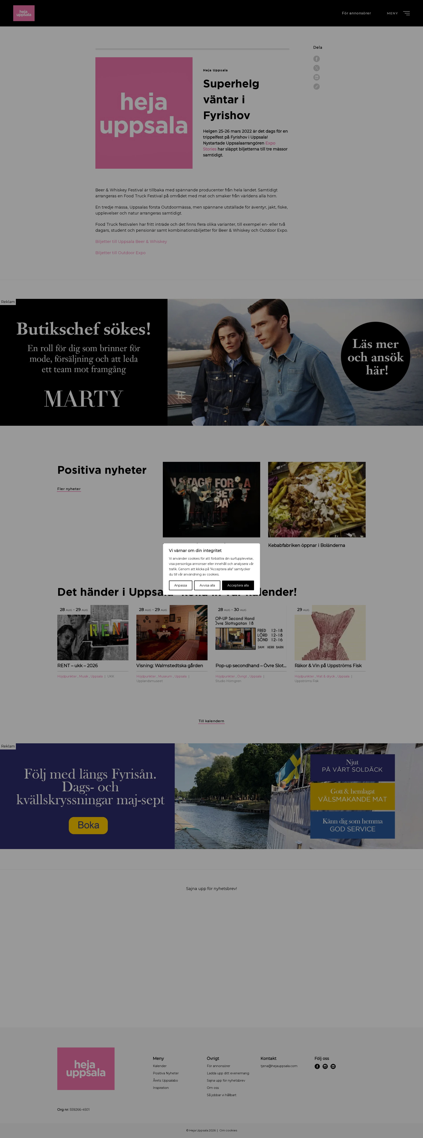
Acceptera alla (238, 585)
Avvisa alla (207, 585)
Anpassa (180, 585)
